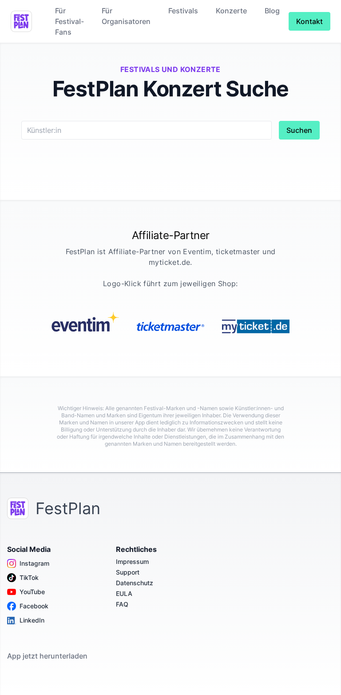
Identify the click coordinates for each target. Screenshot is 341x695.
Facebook (34, 606)
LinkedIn (32, 620)
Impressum (132, 561)
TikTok (29, 577)
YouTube (32, 591)
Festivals (183, 10)
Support (127, 572)
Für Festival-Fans (69, 21)
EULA (124, 593)
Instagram (34, 563)
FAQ (122, 604)
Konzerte (231, 10)
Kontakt (309, 21)
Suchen (299, 130)
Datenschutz (134, 583)
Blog (272, 10)
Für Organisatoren (126, 16)
